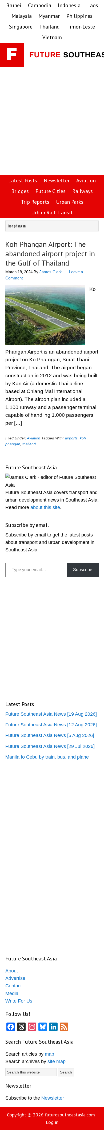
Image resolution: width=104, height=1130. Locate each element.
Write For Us (18, 1001)
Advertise (15, 978)
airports (71, 438)
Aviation (33, 438)
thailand (29, 444)
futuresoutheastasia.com (70, 1115)
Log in (52, 1122)
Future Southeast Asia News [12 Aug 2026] (51, 724)
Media (11, 993)
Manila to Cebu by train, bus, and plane (47, 757)
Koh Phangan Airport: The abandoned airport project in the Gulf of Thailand (50, 253)
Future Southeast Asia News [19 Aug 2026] (51, 714)
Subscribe (82, 569)
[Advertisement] (52, 121)
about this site (45, 507)
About (11, 970)
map (49, 1054)
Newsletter (52, 1098)
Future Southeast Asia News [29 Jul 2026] (50, 746)
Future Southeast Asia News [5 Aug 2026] (49, 735)
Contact (13, 985)
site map (56, 1061)
